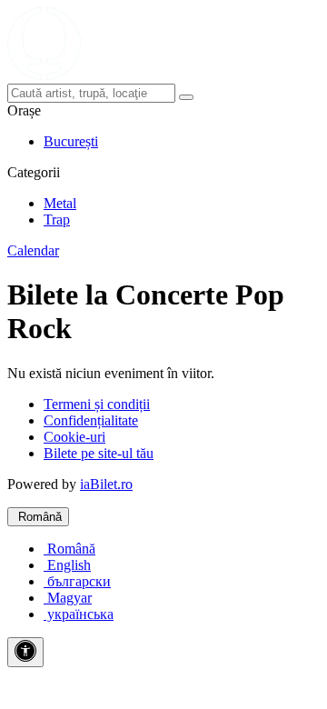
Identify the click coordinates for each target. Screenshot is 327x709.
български (77, 581)
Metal (60, 203)
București (71, 141)
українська (79, 614)
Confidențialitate (91, 420)
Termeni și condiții (97, 404)
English (67, 565)
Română (38, 517)
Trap (57, 219)
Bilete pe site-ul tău (99, 453)
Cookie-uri (74, 436)
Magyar (68, 597)
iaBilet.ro (106, 484)
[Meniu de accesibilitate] (25, 652)
